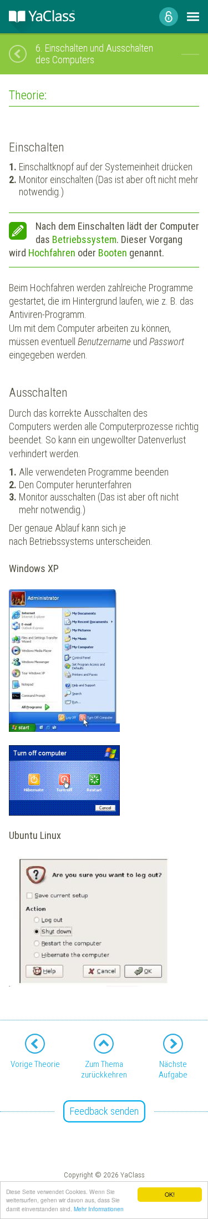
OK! (170, 1194)
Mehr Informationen (99, 1209)
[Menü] (193, 16)
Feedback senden (104, 1111)
